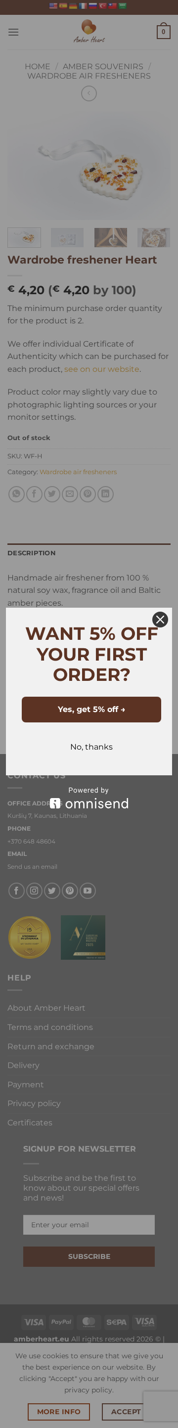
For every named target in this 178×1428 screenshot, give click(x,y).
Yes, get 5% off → (92, 709)
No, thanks (91, 747)
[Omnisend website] (89, 797)
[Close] (160, 619)
